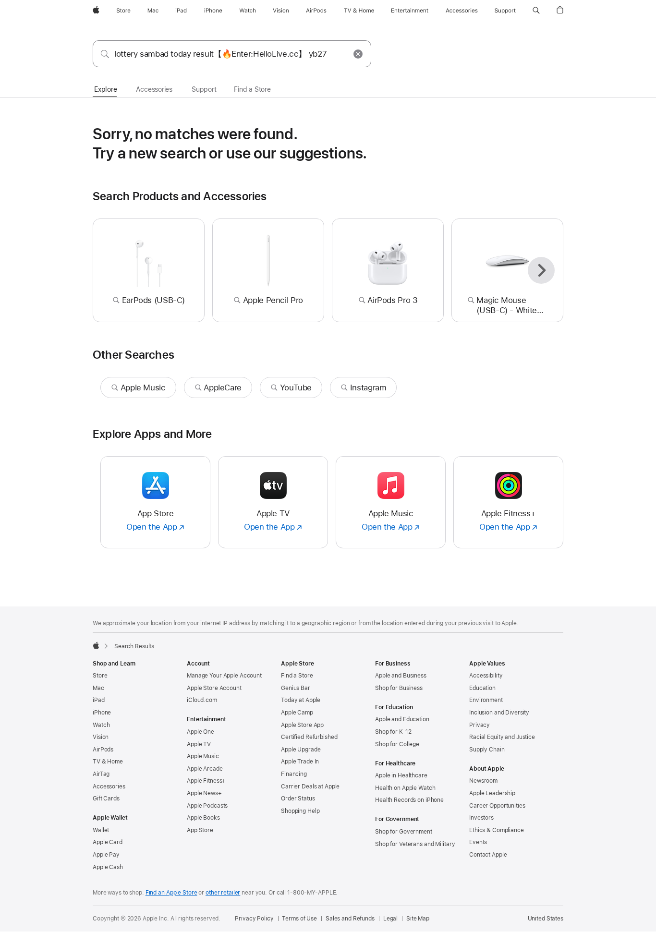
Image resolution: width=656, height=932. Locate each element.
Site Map (417, 918)
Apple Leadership (492, 793)
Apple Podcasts (207, 805)
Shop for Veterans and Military (415, 844)
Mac (98, 688)
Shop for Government (403, 831)
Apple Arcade (205, 768)
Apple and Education (402, 719)
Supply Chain (487, 749)
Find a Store (297, 675)
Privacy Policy (254, 918)
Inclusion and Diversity (499, 712)
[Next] (541, 270)
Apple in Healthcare (401, 775)
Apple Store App (302, 725)
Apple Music (203, 756)
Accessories (109, 786)
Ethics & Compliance (496, 830)
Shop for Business (399, 688)
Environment (486, 700)
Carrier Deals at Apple (310, 786)
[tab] (105, 90)
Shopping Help (300, 811)
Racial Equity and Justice (502, 737)
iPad (99, 700)
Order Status (298, 798)
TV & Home (108, 761)
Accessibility (485, 675)
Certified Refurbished (309, 737)
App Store (200, 830)
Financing (294, 774)
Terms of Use (299, 918)
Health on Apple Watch (405, 788)
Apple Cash (108, 867)
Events (478, 842)
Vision (101, 737)
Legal (390, 918)
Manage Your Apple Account (224, 675)
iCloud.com (202, 700)
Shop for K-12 (393, 731)
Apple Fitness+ (206, 780)
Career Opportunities (497, 805)
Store (100, 675)
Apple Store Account (214, 688)
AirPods (103, 749)
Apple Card (107, 842)
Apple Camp (297, 712)
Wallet (101, 830)
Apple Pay (106, 854)
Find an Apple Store (171, 892)
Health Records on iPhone (409, 800)
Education (482, 688)
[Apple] (96, 645)
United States (545, 918)
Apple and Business (400, 675)
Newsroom (483, 780)
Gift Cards (106, 798)
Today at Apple (300, 700)
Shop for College (397, 744)
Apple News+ (204, 793)
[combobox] (232, 53)
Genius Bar (295, 688)
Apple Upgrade (300, 749)
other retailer (223, 892)
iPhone (102, 712)
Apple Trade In (300, 761)
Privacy (479, 725)
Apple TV (199, 744)
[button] (536, 10)
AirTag (101, 774)
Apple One (200, 731)
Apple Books (203, 817)
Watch (101, 725)
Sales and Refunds (350, 918)
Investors (481, 817)
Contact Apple (488, 854)
